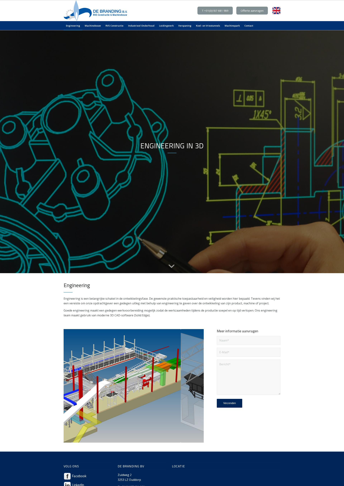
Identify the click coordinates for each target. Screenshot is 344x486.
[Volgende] (195, 385)
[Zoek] (278, 25)
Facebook (78, 476)
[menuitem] (73, 25)
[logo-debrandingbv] (95, 10)
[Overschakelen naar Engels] (276, 10)
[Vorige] (71, 385)
